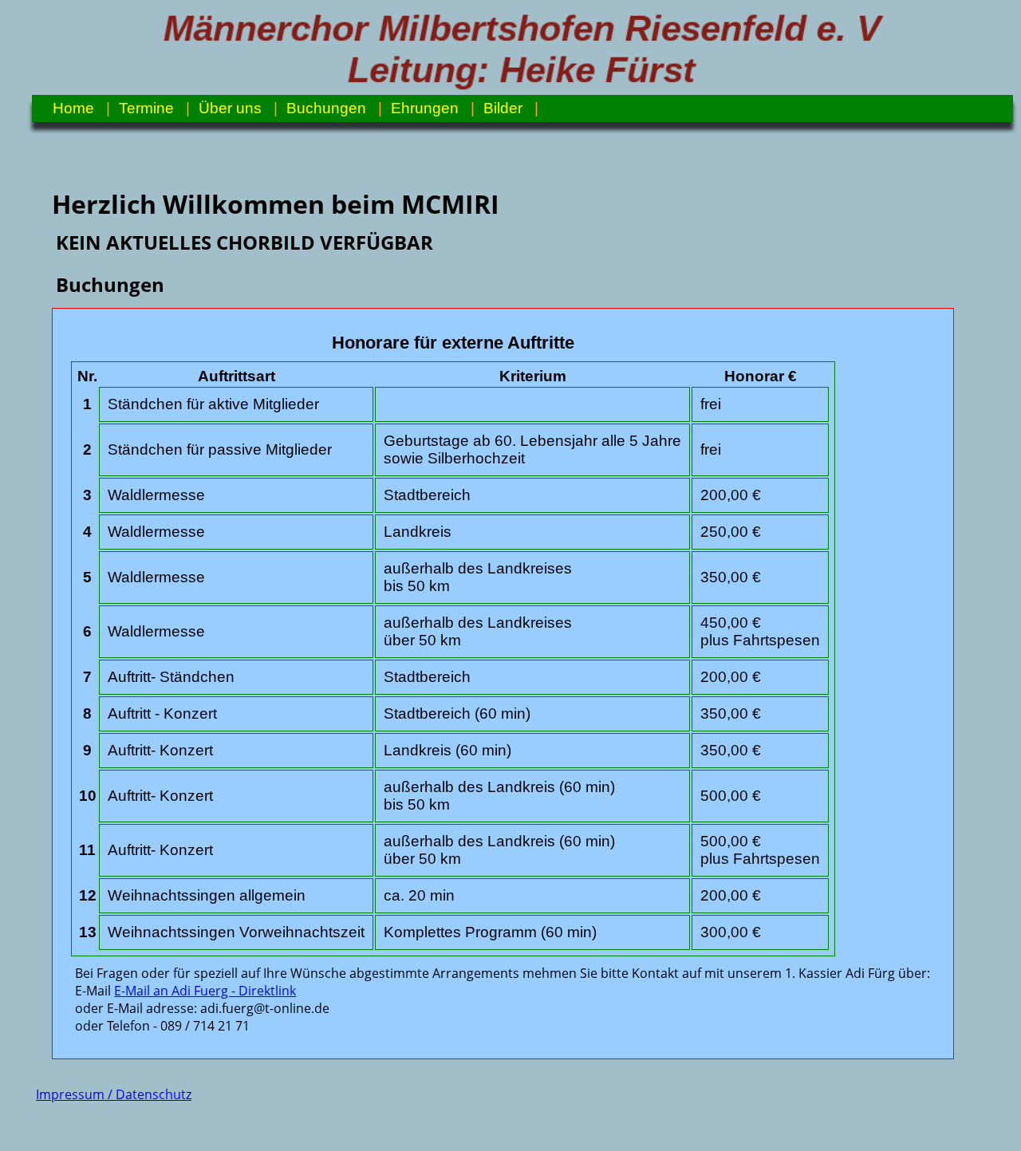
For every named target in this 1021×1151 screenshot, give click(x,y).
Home (73, 108)
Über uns (230, 108)
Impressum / (76, 1094)
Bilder (502, 108)
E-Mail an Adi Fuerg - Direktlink (205, 990)
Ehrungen (425, 108)
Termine (146, 108)
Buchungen (326, 108)
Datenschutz (153, 1094)
